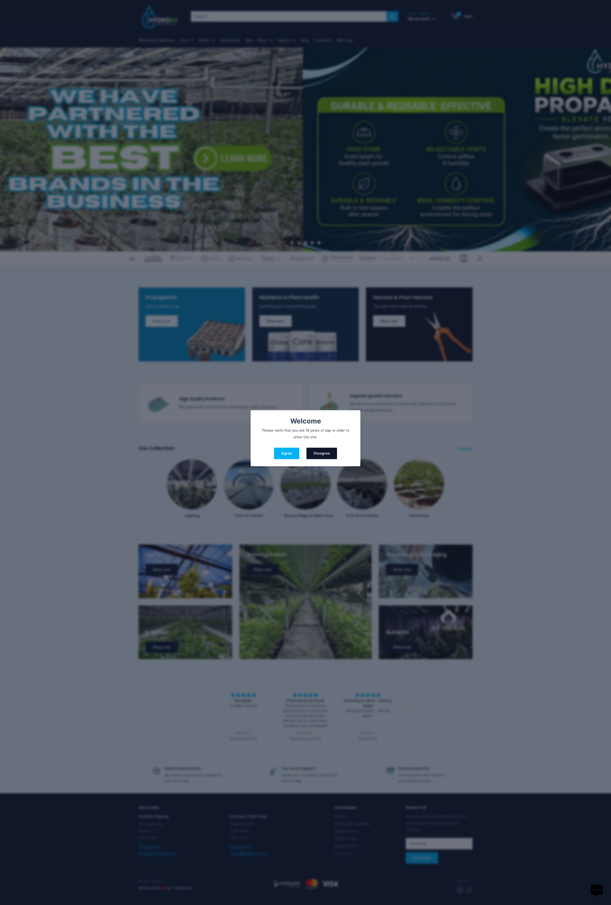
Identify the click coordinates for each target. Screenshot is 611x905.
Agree (286, 453)
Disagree (322, 453)
